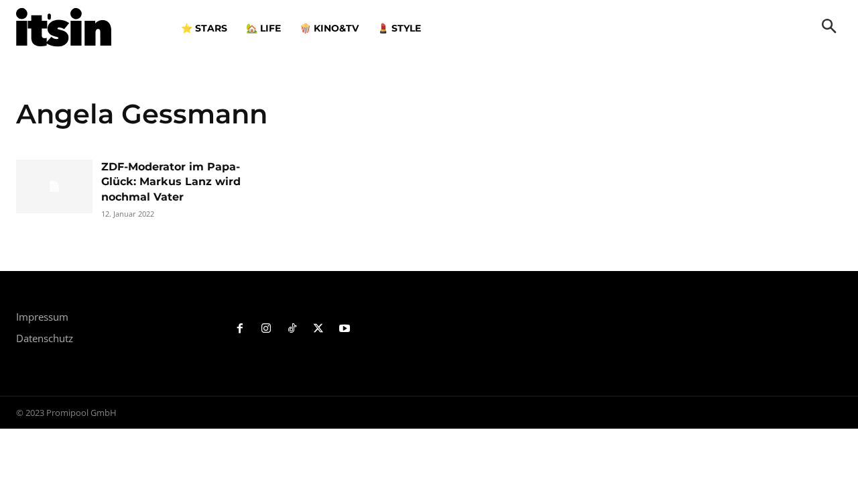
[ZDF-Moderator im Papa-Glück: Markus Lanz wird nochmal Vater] (54, 186)
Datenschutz (44, 338)
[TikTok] (292, 329)
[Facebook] (240, 329)
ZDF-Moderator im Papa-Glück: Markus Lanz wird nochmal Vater (171, 181)
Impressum (42, 316)
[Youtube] (344, 329)
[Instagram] (266, 329)
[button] (829, 27)
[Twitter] (318, 329)
